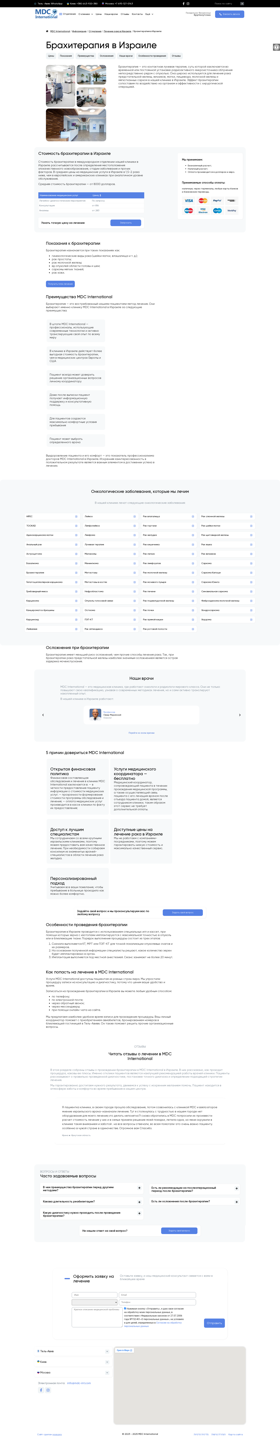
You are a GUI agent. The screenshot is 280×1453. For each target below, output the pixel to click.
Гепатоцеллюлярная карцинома (44, 582)
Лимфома (90, 535)
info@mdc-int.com (79, 1383)
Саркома (206, 563)
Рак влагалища (151, 516)
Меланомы (90, 553)
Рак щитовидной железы (215, 535)
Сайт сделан (49, 1434)
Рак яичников (208, 553)
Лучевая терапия (94, 544)
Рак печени (149, 591)
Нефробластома (94, 591)
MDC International (60, 31)
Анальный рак (34, 544)
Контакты (137, 14)
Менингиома (91, 563)
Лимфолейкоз (92, 525)
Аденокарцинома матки (39, 535)
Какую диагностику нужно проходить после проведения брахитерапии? (81, 1214)
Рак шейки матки (210, 525)
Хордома (206, 619)
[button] (67, 14)
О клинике (84, 14)
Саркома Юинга (210, 582)
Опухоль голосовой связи (99, 600)
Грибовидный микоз (37, 591)
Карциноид (32, 619)
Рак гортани (150, 525)
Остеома (90, 610)
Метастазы (91, 572)
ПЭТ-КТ (89, 619)
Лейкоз (89, 516)
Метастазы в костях (96, 582)
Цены (99, 14)
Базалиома (32, 563)
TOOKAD (31, 525)
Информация (79, 31)
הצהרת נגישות (218, 1434)
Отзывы (125, 14)
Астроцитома (34, 553)
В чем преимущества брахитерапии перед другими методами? (78, 1189)
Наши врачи (111, 14)
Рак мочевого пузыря (154, 582)
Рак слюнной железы (212, 516)
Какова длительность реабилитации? (69, 1201)
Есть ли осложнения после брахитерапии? (181, 1201)
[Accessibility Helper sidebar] (276, 47)
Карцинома (32, 600)
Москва (45, 1372)
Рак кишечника (151, 544)
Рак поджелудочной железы (158, 600)
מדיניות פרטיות (201, 1434)
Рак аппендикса (94, 629)
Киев (43, 1362)
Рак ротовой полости (155, 629)
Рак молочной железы (155, 572)
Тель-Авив (47, 1351)
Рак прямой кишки (153, 619)
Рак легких (149, 553)
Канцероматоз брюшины (40, 610)
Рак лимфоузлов (152, 563)
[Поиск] (242, 3)
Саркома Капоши (211, 572)
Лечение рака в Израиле (117, 31)
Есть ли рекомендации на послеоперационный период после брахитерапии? (184, 1189)
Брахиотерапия (35, 572)
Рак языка (206, 544)
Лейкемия (31, 629)
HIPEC (29, 516)
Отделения (95, 31)
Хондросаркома (210, 610)
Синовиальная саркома (214, 591)
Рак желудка (150, 535)
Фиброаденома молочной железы (220, 600)
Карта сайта (236, 1434)
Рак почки (148, 610)
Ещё (148, 14)
